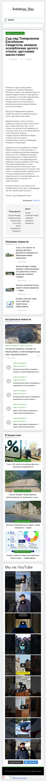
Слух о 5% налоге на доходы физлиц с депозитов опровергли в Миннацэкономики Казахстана (27, 253)
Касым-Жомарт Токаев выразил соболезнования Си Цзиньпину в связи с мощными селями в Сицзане (27, 271)
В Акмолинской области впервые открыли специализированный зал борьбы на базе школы (26, 371)
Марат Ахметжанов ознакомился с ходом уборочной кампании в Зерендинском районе (26, 413)
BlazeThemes (36, 771)
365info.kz (36, 200)
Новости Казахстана (15, 33)
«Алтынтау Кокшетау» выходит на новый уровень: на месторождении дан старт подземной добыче (22, 352)
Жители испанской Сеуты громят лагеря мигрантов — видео (27, 287)
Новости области (25, 346)
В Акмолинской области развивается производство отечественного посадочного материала (26, 385)
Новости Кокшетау (12, 346)
